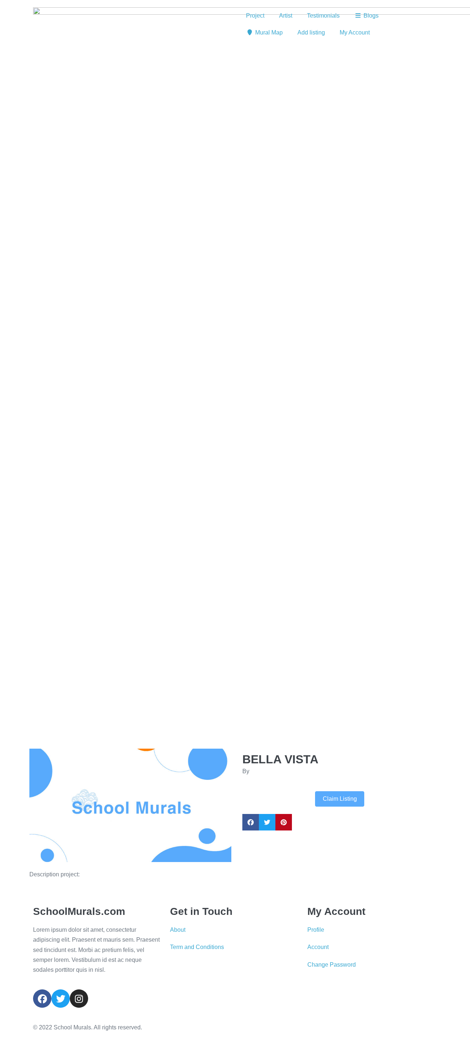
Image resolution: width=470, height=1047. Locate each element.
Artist (285, 15)
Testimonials (323, 15)
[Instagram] (79, 998)
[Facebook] (42, 998)
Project (255, 15)
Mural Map (269, 32)
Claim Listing (340, 799)
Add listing (311, 32)
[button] (44, 805)
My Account (355, 32)
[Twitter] (60, 998)
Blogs (371, 15)
